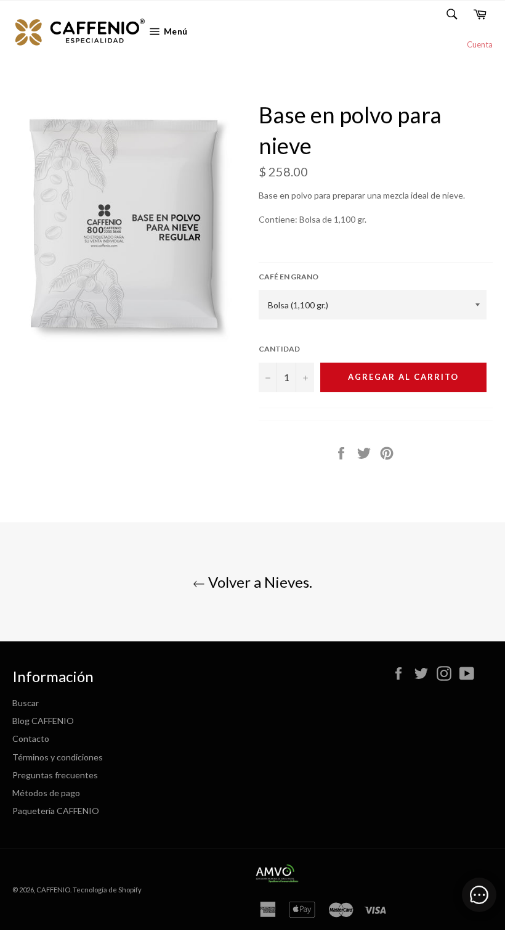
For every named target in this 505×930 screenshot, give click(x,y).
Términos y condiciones (57, 757)
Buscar (25, 703)
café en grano (288, 276)
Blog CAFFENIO (43, 720)
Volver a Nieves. (258, 582)
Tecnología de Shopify (107, 890)
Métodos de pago (46, 793)
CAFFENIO (53, 890)
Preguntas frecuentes (55, 775)
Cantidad (279, 348)
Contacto (30, 738)
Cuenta (480, 44)
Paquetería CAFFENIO (55, 810)
